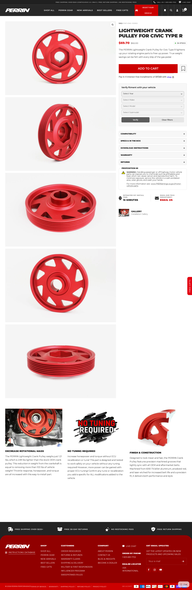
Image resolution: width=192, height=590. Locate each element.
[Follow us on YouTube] (160, 569)
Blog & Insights (106, 559)
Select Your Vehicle (148, 10)
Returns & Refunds (71, 555)
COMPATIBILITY (128, 134)
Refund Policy (83, 587)
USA (124, 568)
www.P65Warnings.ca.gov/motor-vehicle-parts (154, 185)
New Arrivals (85, 10)
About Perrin (105, 551)
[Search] (165, 10)
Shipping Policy (68, 587)
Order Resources (71, 551)
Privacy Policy (99, 587)
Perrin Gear (66, 10)
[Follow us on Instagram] (154, 569)
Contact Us (104, 555)
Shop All (49, 10)
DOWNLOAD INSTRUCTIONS (134, 148)
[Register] (183, 561)
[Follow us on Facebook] (148, 569)
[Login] (177, 10)
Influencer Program (73, 571)
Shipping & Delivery (72, 563)
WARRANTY (126, 155)
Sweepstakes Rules (72, 575)
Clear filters (167, 120)
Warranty (53, 587)
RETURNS (125, 162)
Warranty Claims (70, 559)
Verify (135, 120)
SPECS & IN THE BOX (131, 141)
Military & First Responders (77, 567)
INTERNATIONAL (130, 571)
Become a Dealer (107, 563)
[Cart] (183, 10)
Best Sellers (104, 10)
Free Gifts (122, 10)
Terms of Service (38, 587)
